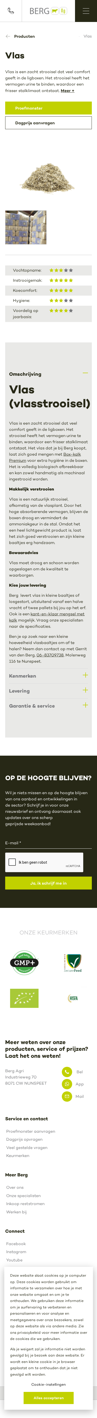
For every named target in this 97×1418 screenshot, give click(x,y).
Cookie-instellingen (48, 1384)
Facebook (16, 1243)
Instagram (16, 1251)
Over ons (15, 1187)
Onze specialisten (23, 1195)
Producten (24, 36)
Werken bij (16, 1211)
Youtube (14, 1260)
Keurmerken (17, 1155)
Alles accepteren (49, 1398)
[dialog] (48, 1338)
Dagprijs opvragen (24, 1139)
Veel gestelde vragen (26, 1147)
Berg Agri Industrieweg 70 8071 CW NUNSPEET (26, 1077)
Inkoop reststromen (25, 1203)
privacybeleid (29, 1332)
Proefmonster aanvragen (30, 1131)
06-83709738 (50, 655)
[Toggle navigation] (86, 11)
